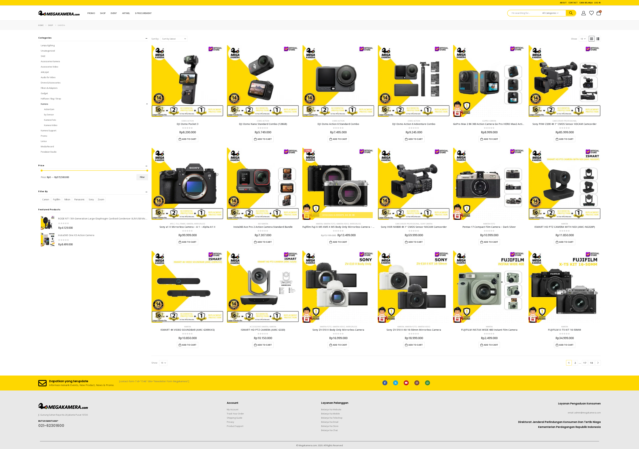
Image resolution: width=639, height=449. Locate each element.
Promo (91, 13)
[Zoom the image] (63, 404)
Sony (91, 199)
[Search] (571, 13)
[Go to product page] (187, 81)
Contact (573, 2)
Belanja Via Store (329, 426)
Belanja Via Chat (329, 430)
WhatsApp (427, 382)
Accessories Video (49, 66)
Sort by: (155, 38)
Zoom (101, 199)
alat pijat (45, 71)
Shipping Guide (234, 417)
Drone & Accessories (50, 82)
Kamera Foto (329, 224)
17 (584, 362)
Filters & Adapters (49, 87)
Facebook (384, 382)
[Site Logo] (59, 13)
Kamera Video (342, 224)
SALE (43, 56)
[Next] (598, 363)
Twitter (395, 382)
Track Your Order (235, 413)
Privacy (230, 421)
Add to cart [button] (189, 139)
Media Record (47, 146)
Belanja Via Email (329, 421)
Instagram (416, 382)
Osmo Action (187, 121)
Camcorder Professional (564, 121)
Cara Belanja (586, 2)
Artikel (126, 13)
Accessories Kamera (259, 326)
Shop (103, 13)
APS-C (172, 224)
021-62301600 (51, 425)
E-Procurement (143, 13)
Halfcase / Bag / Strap (51, 98)
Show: (574, 38)
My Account (232, 409)
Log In (597, 2)
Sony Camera (426, 224)
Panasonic (79, 199)
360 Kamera (263, 224)
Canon (45, 199)
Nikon (67, 199)
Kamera (190, 224)
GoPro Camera (489, 121)
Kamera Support (48, 130)
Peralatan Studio (48, 151)
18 (591, 362)
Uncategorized (48, 50)
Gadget (44, 93)
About (563, 2)
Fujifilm (56, 199)
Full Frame (181, 224)
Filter (142, 177)
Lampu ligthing (48, 45)
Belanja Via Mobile (330, 413)
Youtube (406, 382)
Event (114, 13)
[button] (591, 39)
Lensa (43, 141)
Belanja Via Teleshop (331, 417)
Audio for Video (48, 77)
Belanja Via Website (331, 409)
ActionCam (49, 109)
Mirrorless (199, 224)
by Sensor (49, 114)
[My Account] (583, 13)
